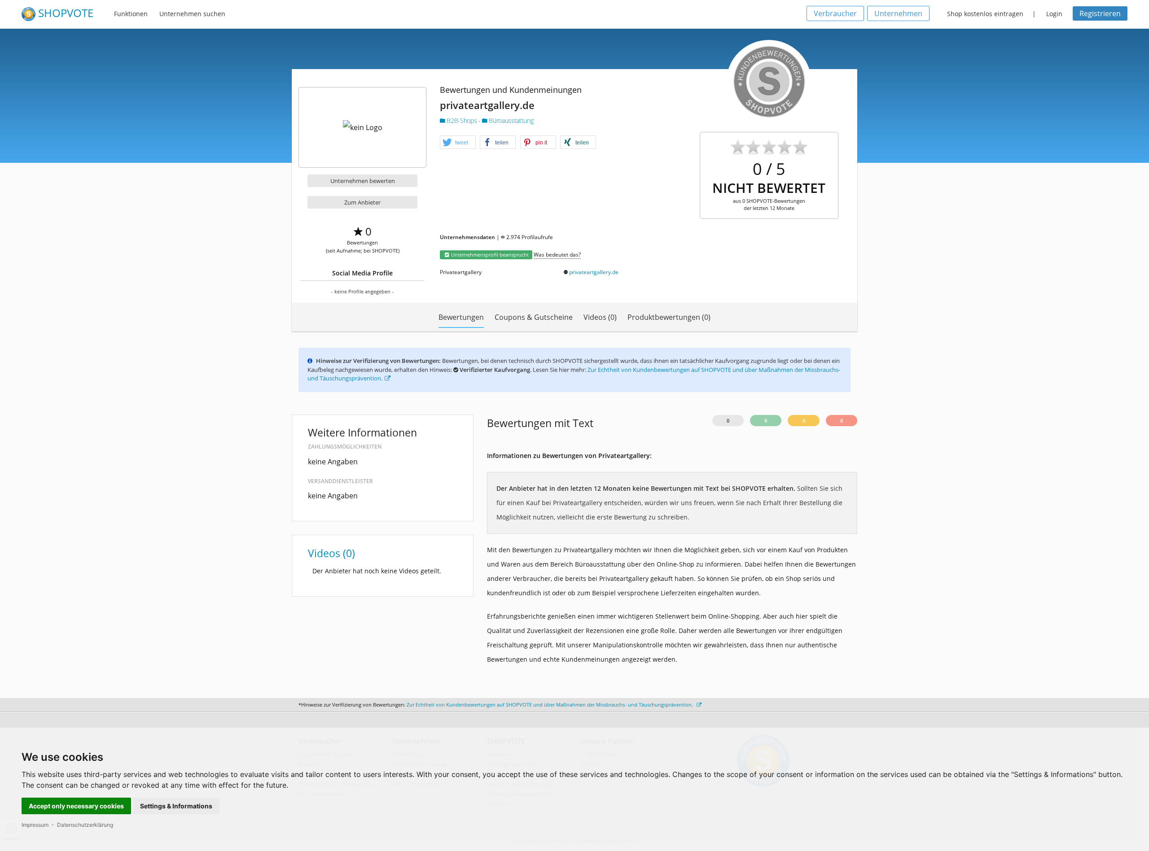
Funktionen (131, 13)
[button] (457, 142)
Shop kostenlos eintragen (985, 13)
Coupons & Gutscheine (534, 317)
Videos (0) (600, 317)
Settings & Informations (176, 806)
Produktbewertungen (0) (668, 317)
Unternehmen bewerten (362, 181)
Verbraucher (835, 13)
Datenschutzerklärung (85, 824)
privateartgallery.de (593, 272)
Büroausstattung (510, 120)
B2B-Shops (461, 120)
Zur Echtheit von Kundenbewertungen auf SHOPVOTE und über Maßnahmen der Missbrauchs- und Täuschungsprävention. (550, 704)
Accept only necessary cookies (76, 806)
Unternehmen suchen (192, 13)
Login (1054, 13)
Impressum (35, 824)
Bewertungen (461, 317)
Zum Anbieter (362, 202)
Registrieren (1100, 13)
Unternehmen (898, 13)
